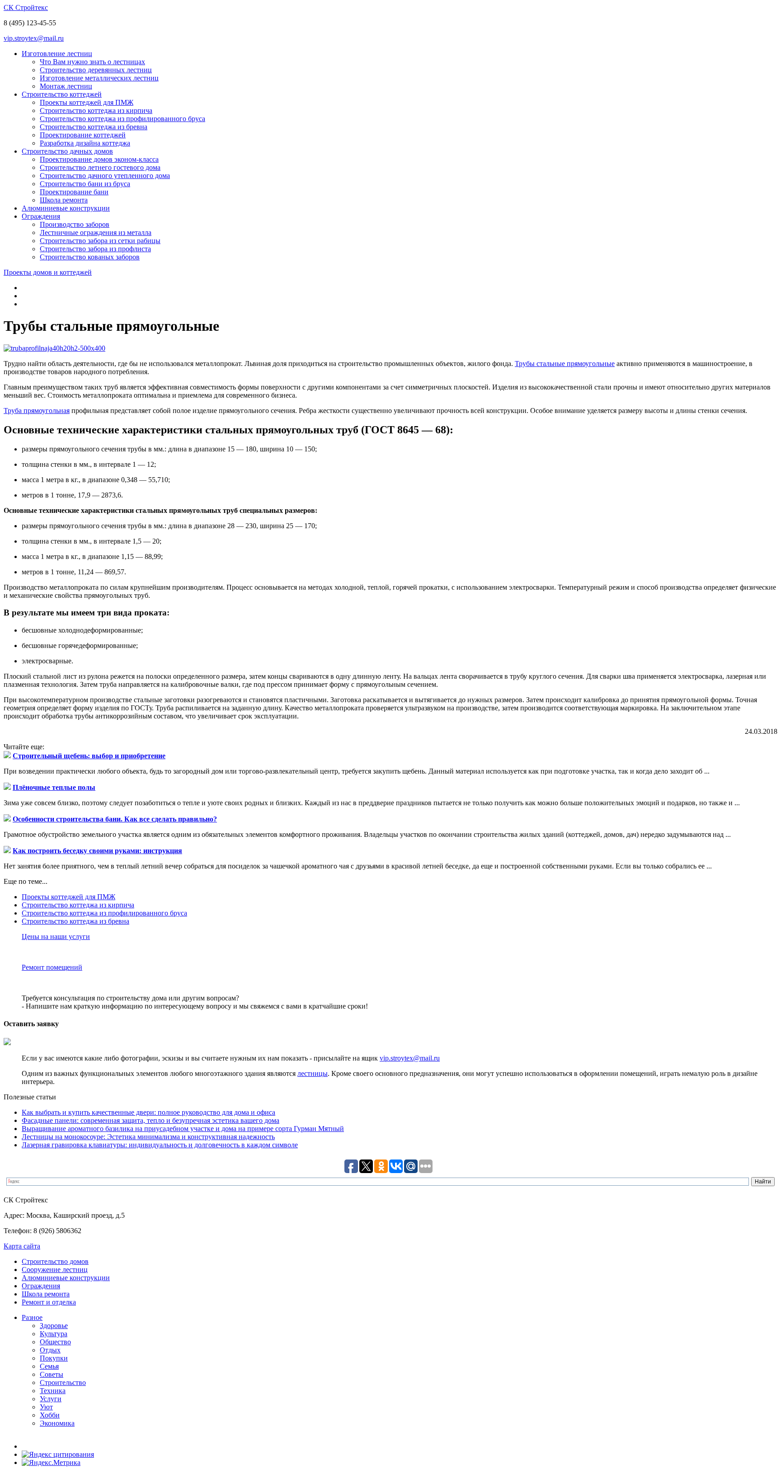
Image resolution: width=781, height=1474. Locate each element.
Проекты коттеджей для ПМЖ (86, 102)
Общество (55, 1342)
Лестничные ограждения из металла (95, 232)
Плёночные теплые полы (54, 787)
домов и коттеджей (48, 272)
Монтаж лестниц (66, 86)
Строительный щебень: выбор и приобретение (89, 756)
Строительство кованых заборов (90, 257)
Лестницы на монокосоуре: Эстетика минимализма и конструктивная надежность (148, 1137)
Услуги (50, 1399)
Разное (32, 1317)
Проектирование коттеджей (83, 135)
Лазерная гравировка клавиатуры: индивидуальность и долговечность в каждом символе (160, 1145)
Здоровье (54, 1325)
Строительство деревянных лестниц (96, 70)
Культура (53, 1334)
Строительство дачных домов (67, 151)
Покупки (54, 1358)
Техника (53, 1390)
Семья (49, 1366)
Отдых (50, 1350)
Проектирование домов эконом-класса (99, 159)
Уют (46, 1407)
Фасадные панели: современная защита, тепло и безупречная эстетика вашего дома (150, 1120)
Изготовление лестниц (57, 53)
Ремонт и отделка (49, 1302)
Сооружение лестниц (55, 1269)
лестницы (312, 1073)
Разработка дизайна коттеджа (85, 143)
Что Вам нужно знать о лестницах (92, 62)
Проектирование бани (74, 192)
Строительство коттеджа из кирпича (96, 110)
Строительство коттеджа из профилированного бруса (122, 118)
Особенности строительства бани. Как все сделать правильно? (115, 819)
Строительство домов (55, 1261)
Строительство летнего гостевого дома (100, 167)
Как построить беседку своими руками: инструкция (97, 850)
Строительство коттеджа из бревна (93, 127)
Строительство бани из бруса (85, 184)
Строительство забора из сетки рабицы (100, 240)
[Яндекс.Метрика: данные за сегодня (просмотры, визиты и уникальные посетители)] (51, 1463)
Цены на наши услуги (56, 936)
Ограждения (41, 216)
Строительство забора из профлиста (95, 249)
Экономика (57, 1423)
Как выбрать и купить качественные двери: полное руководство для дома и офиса (148, 1112)
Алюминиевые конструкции (66, 208)
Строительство (63, 1382)
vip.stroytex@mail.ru (34, 38)
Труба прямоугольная (37, 410)
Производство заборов (74, 224)
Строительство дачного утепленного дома (105, 175)
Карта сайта (22, 1246)
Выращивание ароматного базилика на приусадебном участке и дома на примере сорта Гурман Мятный (183, 1128)
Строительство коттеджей (62, 94)
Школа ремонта (64, 200)
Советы (51, 1374)
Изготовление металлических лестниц (99, 78)
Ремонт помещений (52, 967)
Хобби (50, 1415)
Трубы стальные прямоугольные (565, 363)
